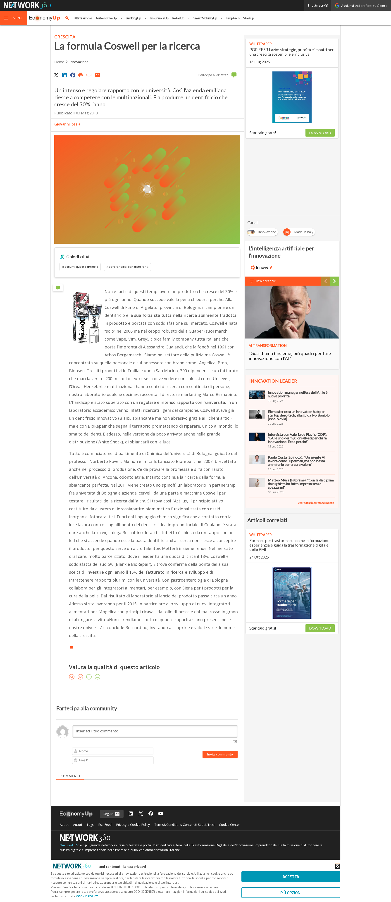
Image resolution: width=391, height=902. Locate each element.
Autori (77, 824)
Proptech (233, 18)
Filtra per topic (265, 281)
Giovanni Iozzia (67, 124)
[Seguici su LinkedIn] (131, 814)
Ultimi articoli (83, 18)
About (64, 824)
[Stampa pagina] (80, 75)
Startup (248, 18)
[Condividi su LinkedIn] (64, 75)
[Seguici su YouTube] (160, 814)
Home (59, 61)
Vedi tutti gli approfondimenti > (316, 502)
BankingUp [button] (133, 18)
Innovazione (78, 61)
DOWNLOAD (320, 132)
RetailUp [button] (178, 18)
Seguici (108, 814)
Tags (90, 824)
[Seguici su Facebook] (150, 814)
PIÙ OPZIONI (290, 893)
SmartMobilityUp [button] (205, 18)
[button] (13, 18)
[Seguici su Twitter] (140, 814)
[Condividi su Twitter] (56, 75)
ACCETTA (291, 877)
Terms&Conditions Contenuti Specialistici (184, 824)
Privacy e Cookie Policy (133, 824)
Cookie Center (229, 824)
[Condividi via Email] (97, 75)
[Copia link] (89, 75)
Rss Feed (105, 824)
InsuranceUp (159, 18)
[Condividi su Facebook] (72, 75)
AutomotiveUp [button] (106, 18)
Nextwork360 (69, 845)
